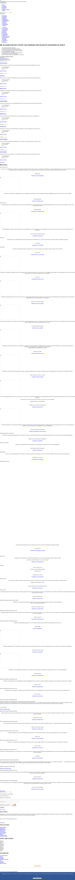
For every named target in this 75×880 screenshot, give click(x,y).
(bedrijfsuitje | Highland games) (37, 719)
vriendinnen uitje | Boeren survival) (38, 353)
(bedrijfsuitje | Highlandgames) (37, 686)
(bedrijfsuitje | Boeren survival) (37, 695)
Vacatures (1, 857)
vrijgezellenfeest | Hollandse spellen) (37, 211)
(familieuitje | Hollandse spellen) (5, 768)
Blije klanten (4, 7)
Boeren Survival (3, 88)
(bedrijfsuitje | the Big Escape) (37, 587)
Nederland (7, 50)
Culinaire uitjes (4, 30)
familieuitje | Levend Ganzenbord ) (38, 175)
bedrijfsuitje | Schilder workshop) (37, 376)
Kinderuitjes (4, 18)
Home (3, 4)
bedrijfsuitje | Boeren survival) (37, 406)
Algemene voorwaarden (4, 859)
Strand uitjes (4, 39)
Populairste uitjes (5, 19)
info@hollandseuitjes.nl (4, 58)
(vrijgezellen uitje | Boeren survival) (37, 619)
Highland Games (3, 113)
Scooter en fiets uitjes (6, 36)
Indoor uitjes (4, 32)
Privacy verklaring (38, 878)
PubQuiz (1, 834)
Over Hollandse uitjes (4, 855)
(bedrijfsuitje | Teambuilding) (37, 440)
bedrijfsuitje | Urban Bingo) (37, 235)
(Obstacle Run (34, 561)
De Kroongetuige (3, 832)
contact (11, 818)
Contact (3, 10)
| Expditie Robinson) (40, 561)
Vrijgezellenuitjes (5, 24)
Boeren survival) (43, 431)
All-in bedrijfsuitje (3, 151)
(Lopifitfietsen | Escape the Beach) (37, 576)
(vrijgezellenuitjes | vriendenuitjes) (37, 459)
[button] (1, 162)
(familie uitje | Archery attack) (37, 598)
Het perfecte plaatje (3, 835)
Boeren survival (2, 830)
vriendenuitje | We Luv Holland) (37, 245)
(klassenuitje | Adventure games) (37, 728)
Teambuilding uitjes (5, 20)
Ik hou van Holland (3, 139)
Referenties (2, 858)
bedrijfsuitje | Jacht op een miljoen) (38, 303)
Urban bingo (2, 828)
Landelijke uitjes (5, 34)
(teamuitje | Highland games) (5, 709)
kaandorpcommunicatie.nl (13, 871)
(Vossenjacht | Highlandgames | (34, 431)
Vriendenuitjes (4, 23)
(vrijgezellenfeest (33, 550)
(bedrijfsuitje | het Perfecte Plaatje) (37, 608)
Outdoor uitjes (4, 35)
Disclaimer (2, 862)
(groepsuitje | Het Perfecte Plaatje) (37, 738)
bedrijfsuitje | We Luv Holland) (37, 327)
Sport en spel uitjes (5, 37)
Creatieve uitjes (5, 29)
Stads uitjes (4, 38)
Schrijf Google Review (37, 866)
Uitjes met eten (4, 40)
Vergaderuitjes (4, 21)
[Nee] (41, 878)
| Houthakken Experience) (40, 550)
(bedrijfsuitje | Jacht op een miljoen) (37, 789)
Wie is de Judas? (3, 833)
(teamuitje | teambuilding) (37, 628)
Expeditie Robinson (3, 101)
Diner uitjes (4, 31)
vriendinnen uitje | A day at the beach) (37, 254)
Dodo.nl (3, 871)
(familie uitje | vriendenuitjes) (38, 450)
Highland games (3, 829)
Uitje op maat (4, 42)
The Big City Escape (3, 836)
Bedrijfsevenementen (5, 9)
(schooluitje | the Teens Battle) (37, 651)
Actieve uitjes (4, 27)
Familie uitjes (4, 16)
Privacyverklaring (2, 809)
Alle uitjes (4, 5)
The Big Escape (3, 126)
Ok (33, 878)
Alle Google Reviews (37, 865)
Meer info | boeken (3, 70)
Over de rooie (2, 831)
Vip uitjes (3, 22)
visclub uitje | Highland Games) (37, 200)
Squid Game (2, 75)
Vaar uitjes (4, 41)
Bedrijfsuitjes (4, 15)
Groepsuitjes (4, 17)
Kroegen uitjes (4, 33)
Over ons (3, 8)
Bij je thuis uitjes (5, 28)
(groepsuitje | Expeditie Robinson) (37, 675)
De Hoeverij (4, 6)
